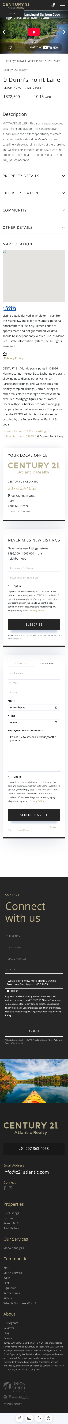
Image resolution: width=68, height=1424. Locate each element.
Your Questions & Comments (25, 730)
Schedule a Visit (47, 663)
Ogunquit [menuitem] (9, 1288)
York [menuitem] (6, 1268)
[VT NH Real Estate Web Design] (34, 1387)
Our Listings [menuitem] (11, 1213)
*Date (11, 701)
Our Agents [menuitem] (10, 1323)
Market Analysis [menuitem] (13, 1248)
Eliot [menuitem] (6, 1283)
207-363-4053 (22, 488)
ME (29, 431)
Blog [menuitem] (6, 1333)
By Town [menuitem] (8, 1218)
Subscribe (34, 624)
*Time (11, 716)
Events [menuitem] (7, 1338)
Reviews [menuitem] (8, 1328)
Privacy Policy (13, 358)
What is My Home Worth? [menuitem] (19, 1303)
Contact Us (13, 511)
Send (34, 1031)
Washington (42, 431)
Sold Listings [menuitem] (11, 1228)
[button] (5, 32)
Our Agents (27, 511)
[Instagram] (10, 1188)
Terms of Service (23, 830)
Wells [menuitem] (6, 1278)
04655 (30, 436)
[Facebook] (4, 1188)
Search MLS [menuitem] (10, 1223)
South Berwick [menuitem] (12, 1273)
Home (6, 431)
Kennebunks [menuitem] (11, 1293)
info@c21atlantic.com (26, 1172)
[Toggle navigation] (62, 5)
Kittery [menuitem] (7, 1298)
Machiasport (14, 436)
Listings (19, 431)
